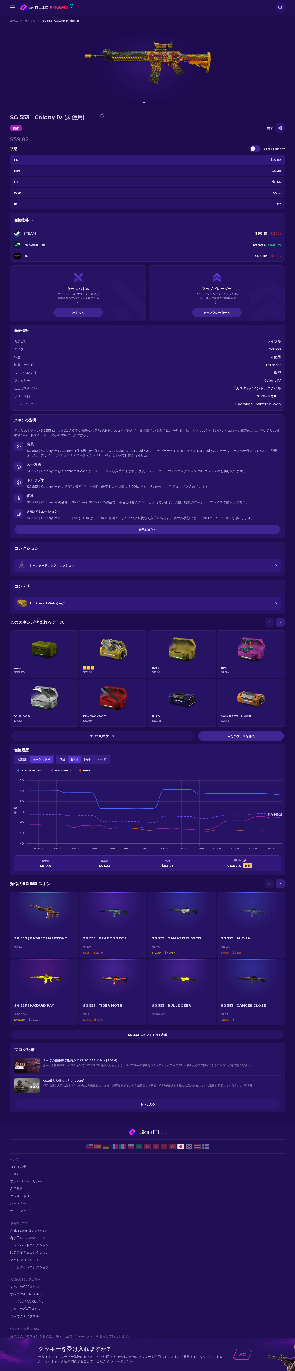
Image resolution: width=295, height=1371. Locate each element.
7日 (62, 759)
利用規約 (16, 1189)
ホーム (14, 20)
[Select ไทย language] (197, 1146)
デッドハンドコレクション (29, 1245)
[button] (44, 925)
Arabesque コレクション (28, 1230)
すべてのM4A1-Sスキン (27, 1301)
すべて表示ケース (102, 736)
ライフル (30, 20)
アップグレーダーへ (216, 312)
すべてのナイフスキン (26, 1316)
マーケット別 (41, 759)
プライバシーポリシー (26, 1181)
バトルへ (78, 312)
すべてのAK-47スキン (26, 1294)
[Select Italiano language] (122, 1146)
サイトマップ (20, 1211)
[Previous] (269, 622)
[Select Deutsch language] (106, 1146)
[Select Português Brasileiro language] (139, 1146)
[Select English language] (89, 1146)
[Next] (280, 622)
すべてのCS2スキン (24, 1287)
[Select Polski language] (131, 1146)
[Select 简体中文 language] (164, 1146)
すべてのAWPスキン (25, 1309)
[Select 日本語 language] (181, 1146)
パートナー (18, 1203)
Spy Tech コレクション (27, 1238)
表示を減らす (147, 529)
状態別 (22, 759)
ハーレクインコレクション (29, 1267)
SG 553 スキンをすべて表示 (147, 1035)
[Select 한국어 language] (189, 1146)
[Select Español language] (98, 1146)
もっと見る (147, 1104)
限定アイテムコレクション (29, 1252)
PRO (14, 1174)
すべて (101, 759)
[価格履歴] (32, 220)
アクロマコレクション (26, 1260)
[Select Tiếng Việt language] (156, 1146)
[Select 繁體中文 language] (172, 1146)
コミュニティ (20, 1167)
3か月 (88, 759)
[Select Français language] (114, 1146)
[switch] (255, 148)
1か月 (74, 759)
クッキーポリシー (23, 1196)
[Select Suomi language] (205, 1146)
